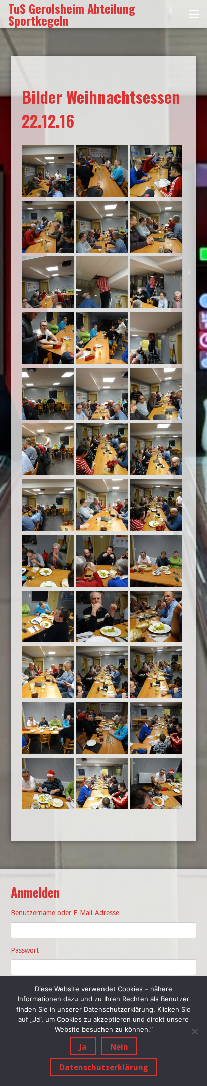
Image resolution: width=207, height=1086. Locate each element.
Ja (83, 1047)
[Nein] (194, 1031)
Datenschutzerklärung (103, 1067)
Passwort (25, 950)
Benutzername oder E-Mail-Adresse (65, 913)
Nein (119, 1047)
